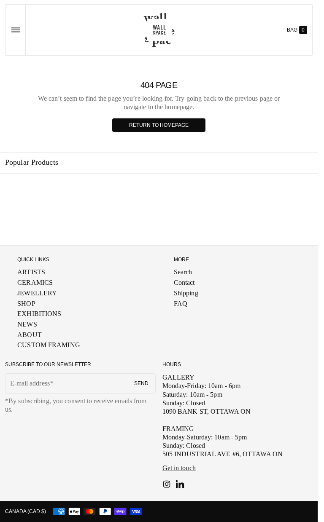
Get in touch (179, 467)
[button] (15, 30)
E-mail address (30, 383)
